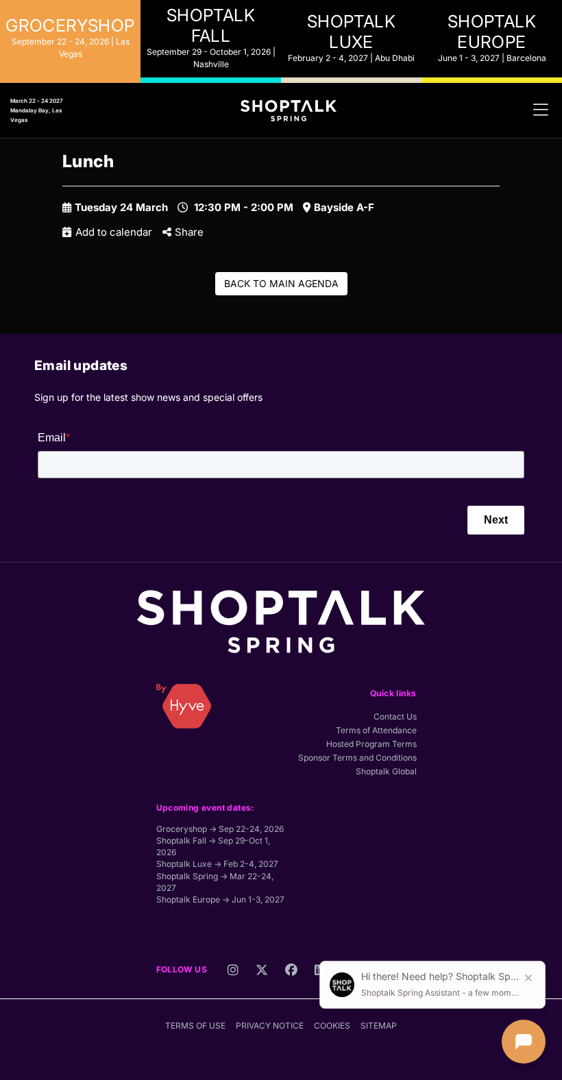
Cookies (332, 1025)
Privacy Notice (270, 1025)
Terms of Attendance (376, 730)
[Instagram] (233, 973)
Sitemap (379, 1025)
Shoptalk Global (386, 771)
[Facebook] (291, 973)
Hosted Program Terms (371, 744)
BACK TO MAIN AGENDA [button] (281, 283)
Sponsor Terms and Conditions (357, 757)
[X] (262, 973)
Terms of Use (195, 1025)
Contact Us (395, 716)
